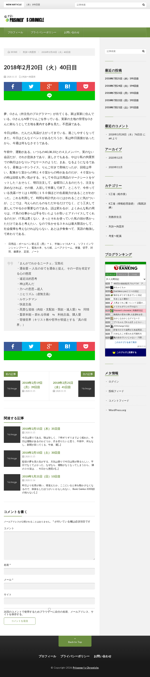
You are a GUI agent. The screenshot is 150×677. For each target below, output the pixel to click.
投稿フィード (116, 391)
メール (8, 579)
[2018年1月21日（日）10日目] (12, 482)
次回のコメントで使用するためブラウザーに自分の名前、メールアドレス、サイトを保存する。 (48, 613)
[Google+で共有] (49, 86)
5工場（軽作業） (118, 194)
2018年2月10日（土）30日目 (41, 452)
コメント (9, 528)
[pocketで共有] (86, 86)
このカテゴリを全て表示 (126, 342)
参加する (141, 346)
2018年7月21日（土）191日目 (122, 107)
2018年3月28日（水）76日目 (125, 134)
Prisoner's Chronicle (86, 667)
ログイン (114, 381)
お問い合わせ (71, 32)
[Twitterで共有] (31, 86)
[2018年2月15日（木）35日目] (12, 434)
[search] (143, 4)
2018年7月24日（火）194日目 (122, 85)
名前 (7, 565)
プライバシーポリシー (43, 32)
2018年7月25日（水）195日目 (122, 78)
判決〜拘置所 (28, 77)
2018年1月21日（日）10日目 (41, 476)
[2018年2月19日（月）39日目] (12, 388)
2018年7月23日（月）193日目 (122, 92)
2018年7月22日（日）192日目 (122, 100)
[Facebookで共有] (13, 86)
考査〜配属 (115, 235)
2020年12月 (116, 157)
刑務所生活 (115, 216)
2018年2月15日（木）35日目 (41, 428)
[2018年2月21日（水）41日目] (86, 388)
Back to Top (75, 642)
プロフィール (15, 32)
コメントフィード (119, 400)
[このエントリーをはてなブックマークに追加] (68, 86)
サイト (8, 594)
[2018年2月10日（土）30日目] (12, 458)
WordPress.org (117, 410)
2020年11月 (116, 167)
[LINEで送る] (49, 95)
